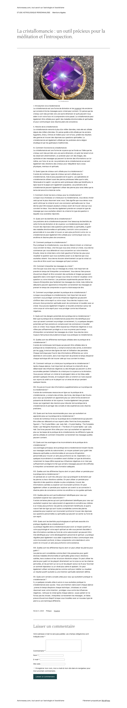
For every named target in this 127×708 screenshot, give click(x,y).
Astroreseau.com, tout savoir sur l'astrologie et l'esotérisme (40, 8)
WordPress (106, 701)
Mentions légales (59, 12)
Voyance (57, 611)
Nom (35, 655)
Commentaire (39, 651)
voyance (77, 108)
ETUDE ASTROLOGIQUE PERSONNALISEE (33, 12)
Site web (36, 664)
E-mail (36, 659)
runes (41, 350)
